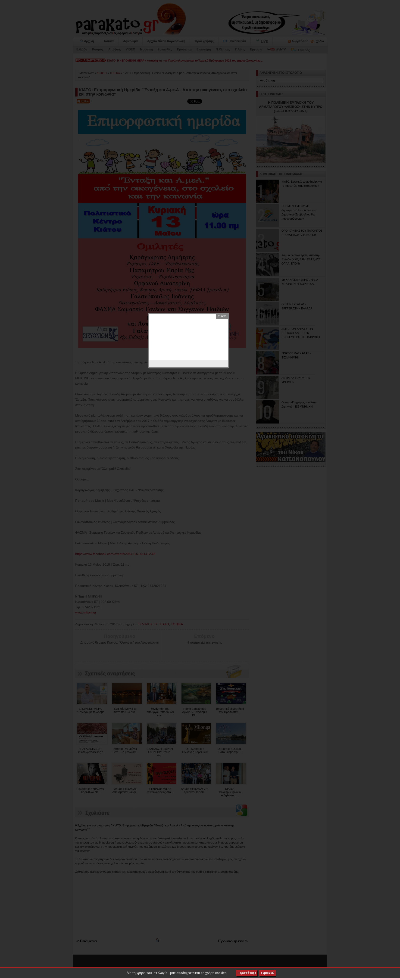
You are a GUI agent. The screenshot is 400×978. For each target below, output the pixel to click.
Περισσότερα (247, 973)
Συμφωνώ (267, 973)
